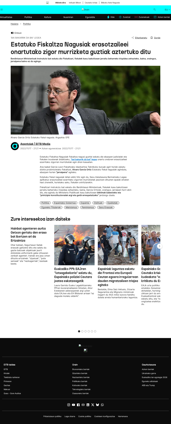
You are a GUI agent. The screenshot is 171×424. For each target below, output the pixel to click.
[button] (159, 246)
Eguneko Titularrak (51, 207)
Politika (45, 203)
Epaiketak (113, 203)
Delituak (98, 203)
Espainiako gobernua (65, 203)
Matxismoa (71, 207)
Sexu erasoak (106, 207)
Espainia (85, 203)
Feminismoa (88, 207)
